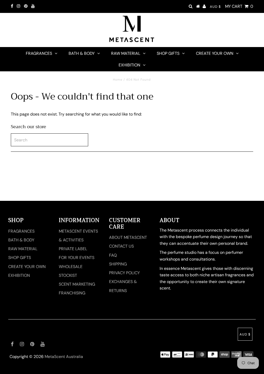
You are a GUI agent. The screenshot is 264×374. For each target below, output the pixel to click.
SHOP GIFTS (168, 53)
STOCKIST (68, 275)
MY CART (239, 6)
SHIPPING (118, 264)
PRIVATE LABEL (73, 248)
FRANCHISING (72, 293)
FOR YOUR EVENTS (76, 257)
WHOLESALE (70, 266)
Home (117, 80)
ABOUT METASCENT (128, 237)
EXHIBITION (129, 65)
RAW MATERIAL (125, 53)
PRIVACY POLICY (124, 273)
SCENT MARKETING (77, 284)
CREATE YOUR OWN (214, 53)
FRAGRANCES (39, 53)
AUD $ (215, 6)
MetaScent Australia (64, 356)
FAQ (113, 255)
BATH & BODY (82, 53)
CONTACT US (121, 246)
